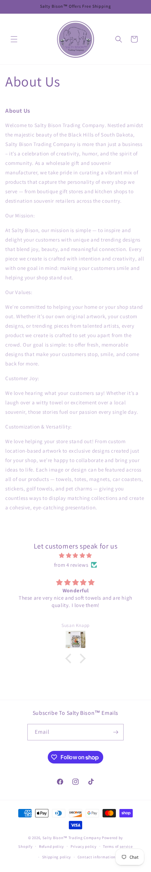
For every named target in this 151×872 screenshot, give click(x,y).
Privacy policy (84, 846)
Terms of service (117, 846)
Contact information (97, 856)
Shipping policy (56, 856)
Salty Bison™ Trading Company (71, 837)
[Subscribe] (115, 732)
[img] (75, 555)
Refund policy (51, 846)
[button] (14, 39)
